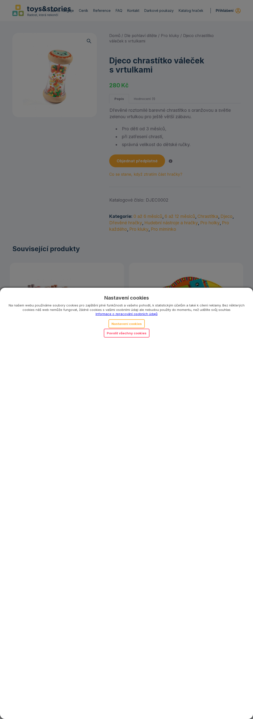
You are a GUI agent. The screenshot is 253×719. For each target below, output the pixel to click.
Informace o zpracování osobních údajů (127, 314)
